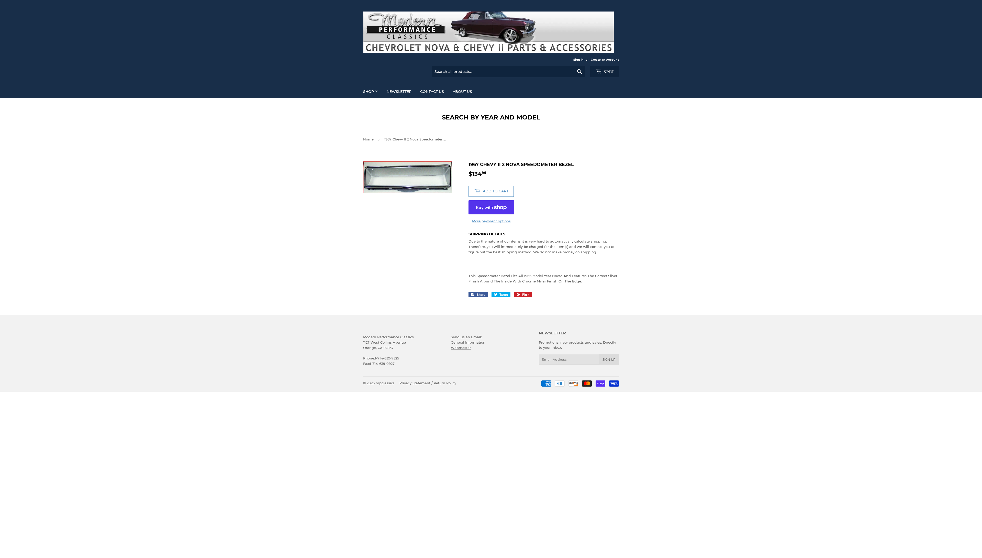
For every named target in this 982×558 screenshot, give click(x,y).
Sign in (578, 59)
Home (368, 139)
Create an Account (605, 59)
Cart (608, 71)
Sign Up (609, 360)
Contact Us (432, 91)
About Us (462, 91)
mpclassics (385, 383)
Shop (369, 91)
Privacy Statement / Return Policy (427, 383)
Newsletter (399, 91)
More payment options (491, 221)
